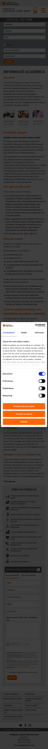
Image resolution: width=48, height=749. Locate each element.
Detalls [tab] (24, 332)
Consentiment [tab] (8, 332)
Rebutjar (24, 422)
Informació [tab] (39, 332)
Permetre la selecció (24, 414)
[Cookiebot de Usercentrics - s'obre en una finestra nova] (35, 325)
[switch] (42, 381)
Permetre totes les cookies (24, 406)
